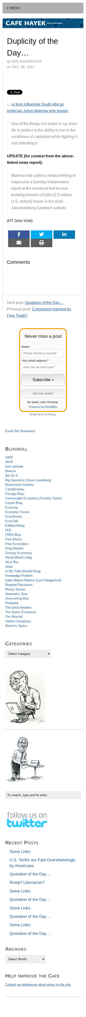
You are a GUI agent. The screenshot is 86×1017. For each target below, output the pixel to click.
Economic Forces (17, 512)
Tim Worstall (14, 616)
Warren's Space (16, 626)
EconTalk (11, 521)
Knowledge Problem (19, 575)
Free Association (16, 544)
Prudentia (11, 603)
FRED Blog (13, 535)
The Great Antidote (18, 607)
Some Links (20, 851)
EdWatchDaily (15, 525)
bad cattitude (14, 466)
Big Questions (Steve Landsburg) (28, 480)
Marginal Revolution (18, 585)
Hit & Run (12, 562)
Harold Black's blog (18, 557)
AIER (9, 457)
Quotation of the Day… (44, 303)
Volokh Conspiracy (18, 621)
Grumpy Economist (18, 553)
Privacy (51, 414)
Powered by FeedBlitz (43, 407)
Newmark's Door (16, 594)
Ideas (9, 566)
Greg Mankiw (14, 548)
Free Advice (13, 539)
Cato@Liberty (14, 489)
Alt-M (9, 462)
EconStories (13, 516)
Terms (40, 414)
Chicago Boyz (15, 494)
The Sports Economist (20, 612)
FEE (8, 530)
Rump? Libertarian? (27, 882)
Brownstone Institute (19, 484)
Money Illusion (15, 589)
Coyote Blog (13, 503)
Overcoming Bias (17, 598)
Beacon (10, 471)
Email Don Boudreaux (20, 431)
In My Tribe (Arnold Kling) (23, 571)
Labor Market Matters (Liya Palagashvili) (33, 580)
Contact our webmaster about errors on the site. (38, 984)
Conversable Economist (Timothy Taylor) (33, 498)
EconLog (11, 507)
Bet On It (11, 475)
